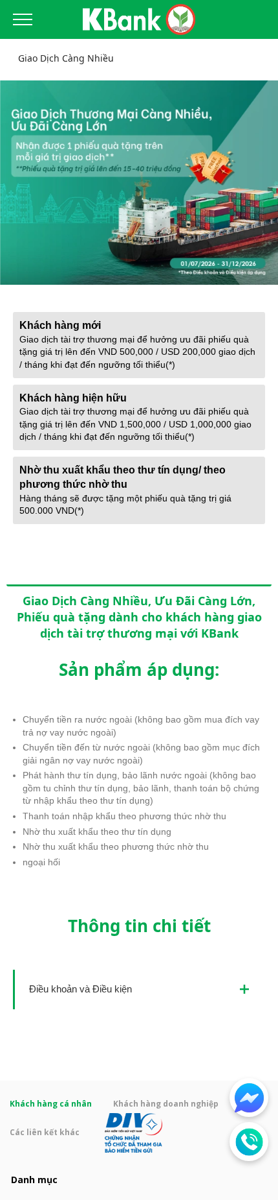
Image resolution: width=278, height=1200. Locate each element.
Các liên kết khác (45, 1131)
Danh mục (34, 1179)
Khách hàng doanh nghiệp (166, 1103)
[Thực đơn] (22, 19)
